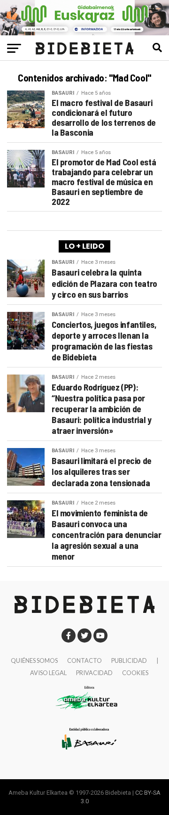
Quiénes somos (34, 660)
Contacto (84, 660)
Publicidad (129, 660)
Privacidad (94, 672)
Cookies (135, 672)
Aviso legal (48, 672)
